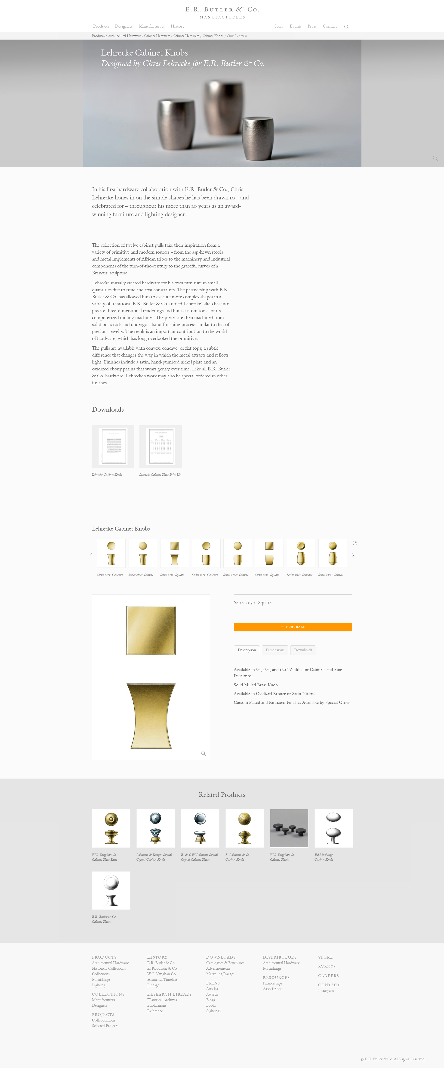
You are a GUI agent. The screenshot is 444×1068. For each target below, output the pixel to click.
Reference (155, 1011)
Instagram (326, 990)
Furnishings (101, 979)
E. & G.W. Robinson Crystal (199, 855)
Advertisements (218, 968)
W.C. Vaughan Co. (104, 855)
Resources (276, 977)
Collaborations (103, 1020)
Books (211, 1005)
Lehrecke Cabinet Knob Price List (160, 475)
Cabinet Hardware (157, 36)
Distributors (280, 957)
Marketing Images (220, 974)
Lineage (153, 985)
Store (279, 26)
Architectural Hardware (124, 36)
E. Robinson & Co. (237, 855)
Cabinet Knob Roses (104, 860)
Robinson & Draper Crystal (154, 855)
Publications (156, 1005)
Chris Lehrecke (167, 64)
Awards (212, 994)
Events (296, 26)
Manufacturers (152, 26)
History (178, 26)
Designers (124, 26)
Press (312, 26)
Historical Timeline (162, 979)
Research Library (169, 994)
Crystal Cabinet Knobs (150, 860)
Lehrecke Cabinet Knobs (107, 475)
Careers (328, 976)
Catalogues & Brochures (225, 963)
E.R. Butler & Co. (234, 64)
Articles (212, 989)
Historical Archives (162, 1000)
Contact (330, 26)
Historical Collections (109, 968)
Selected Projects (105, 1026)
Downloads (221, 957)
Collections (101, 974)
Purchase (295, 627)
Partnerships (272, 983)
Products (101, 26)
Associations (272, 989)
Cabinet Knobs (213, 36)
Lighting (98, 985)
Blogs (210, 1000)
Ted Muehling (323, 855)
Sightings (213, 1011)
